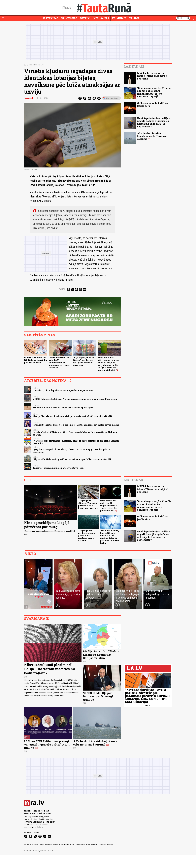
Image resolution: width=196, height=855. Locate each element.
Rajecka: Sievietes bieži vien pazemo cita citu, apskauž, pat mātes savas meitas (76, 424)
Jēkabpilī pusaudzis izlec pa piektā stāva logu (58, 468)
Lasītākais (134, 66)
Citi (42, 64)
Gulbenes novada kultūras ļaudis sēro (152, 104)
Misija (42, 845)
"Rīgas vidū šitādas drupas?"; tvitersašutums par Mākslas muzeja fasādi (72, 459)
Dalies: (62, 289)
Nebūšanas (101, 18)
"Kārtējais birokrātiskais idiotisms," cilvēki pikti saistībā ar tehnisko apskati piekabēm (76, 442)
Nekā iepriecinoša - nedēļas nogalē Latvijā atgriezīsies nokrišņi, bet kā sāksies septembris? (153, 122)
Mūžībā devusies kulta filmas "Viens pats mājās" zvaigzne (152, 75)
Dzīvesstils (69, 18)
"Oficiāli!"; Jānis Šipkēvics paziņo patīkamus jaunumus (63, 390)
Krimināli (119, 18)
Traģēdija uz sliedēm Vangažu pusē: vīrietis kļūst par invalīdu (88, 504)
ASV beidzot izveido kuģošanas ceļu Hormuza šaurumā (152, 136)
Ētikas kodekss (91, 845)
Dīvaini (85, 18)
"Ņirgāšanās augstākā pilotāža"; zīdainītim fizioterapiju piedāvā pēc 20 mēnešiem (71, 450)
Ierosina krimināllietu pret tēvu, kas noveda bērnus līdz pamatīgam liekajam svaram (75, 433)
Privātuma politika (51, 845)
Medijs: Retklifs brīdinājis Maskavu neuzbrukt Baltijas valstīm (101, 655)
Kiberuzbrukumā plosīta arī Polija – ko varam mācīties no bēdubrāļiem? (49, 668)
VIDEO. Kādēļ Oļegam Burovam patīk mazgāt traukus (99, 696)
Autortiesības (80, 845)
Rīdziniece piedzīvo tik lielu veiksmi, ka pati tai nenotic (35, 360)
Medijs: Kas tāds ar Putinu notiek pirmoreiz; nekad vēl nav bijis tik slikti (73, 416)
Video (30, 553)
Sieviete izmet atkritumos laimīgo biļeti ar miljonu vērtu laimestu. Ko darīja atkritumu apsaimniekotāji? (108, 363)
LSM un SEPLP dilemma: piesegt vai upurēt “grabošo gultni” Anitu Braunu (47, 744)
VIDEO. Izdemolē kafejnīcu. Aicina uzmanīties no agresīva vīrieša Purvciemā (75, 399)
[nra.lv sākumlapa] (67, 7)
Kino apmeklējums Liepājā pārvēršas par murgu (47, 524)
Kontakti (110, 845)
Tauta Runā (34, 64)
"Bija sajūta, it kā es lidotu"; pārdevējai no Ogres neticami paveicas (83, 361)
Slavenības (50, 18)
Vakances (102, 845)
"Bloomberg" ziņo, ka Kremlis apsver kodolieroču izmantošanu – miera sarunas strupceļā (154, 92)
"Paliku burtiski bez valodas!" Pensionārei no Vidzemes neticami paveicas (60, 362)
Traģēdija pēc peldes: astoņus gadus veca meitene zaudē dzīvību (86, 535)
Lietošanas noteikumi (66, 845)
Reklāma (35, 845)
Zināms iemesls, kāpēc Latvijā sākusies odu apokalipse (63, 407)
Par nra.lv (27, 845)
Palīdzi (134, 18)
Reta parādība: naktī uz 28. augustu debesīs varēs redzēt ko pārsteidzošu (109, 505)
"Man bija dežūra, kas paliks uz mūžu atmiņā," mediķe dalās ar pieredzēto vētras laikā (109, 536)
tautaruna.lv (29, 98)
